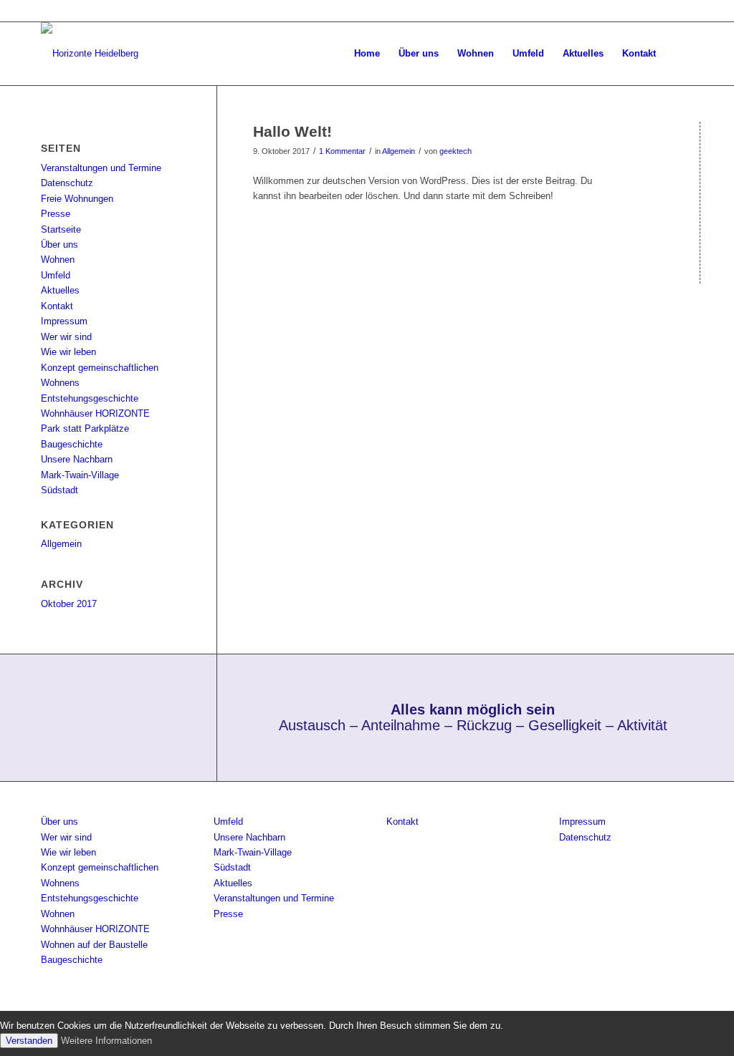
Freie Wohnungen (77, 198)
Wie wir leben (68, 352)
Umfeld (55, 275)
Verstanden (29, 1040)
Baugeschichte (72, 444)
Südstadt (59, 490)
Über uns (59, 244)
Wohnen (58, 259)
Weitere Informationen (106, 1040)
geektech (455, 151)
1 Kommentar (342, 151)
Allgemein (398, 151)
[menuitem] (367, 53)
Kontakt (57, 306)
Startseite (61, 229)
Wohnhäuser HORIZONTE (95, 413)
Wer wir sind (66, 336)
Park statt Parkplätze (85, 428)
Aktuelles (60, 290)
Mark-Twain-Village (80, 475)
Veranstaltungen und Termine (101, 168)
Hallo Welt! (292, 131)
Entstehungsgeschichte (89, 398)
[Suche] (679, 53)
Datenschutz (67, 183)
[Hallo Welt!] (700, 155)
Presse (55, 213)
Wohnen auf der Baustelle (94, 944)
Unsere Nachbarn (77, 459)
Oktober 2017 (69, 604)
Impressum (64, 321)
